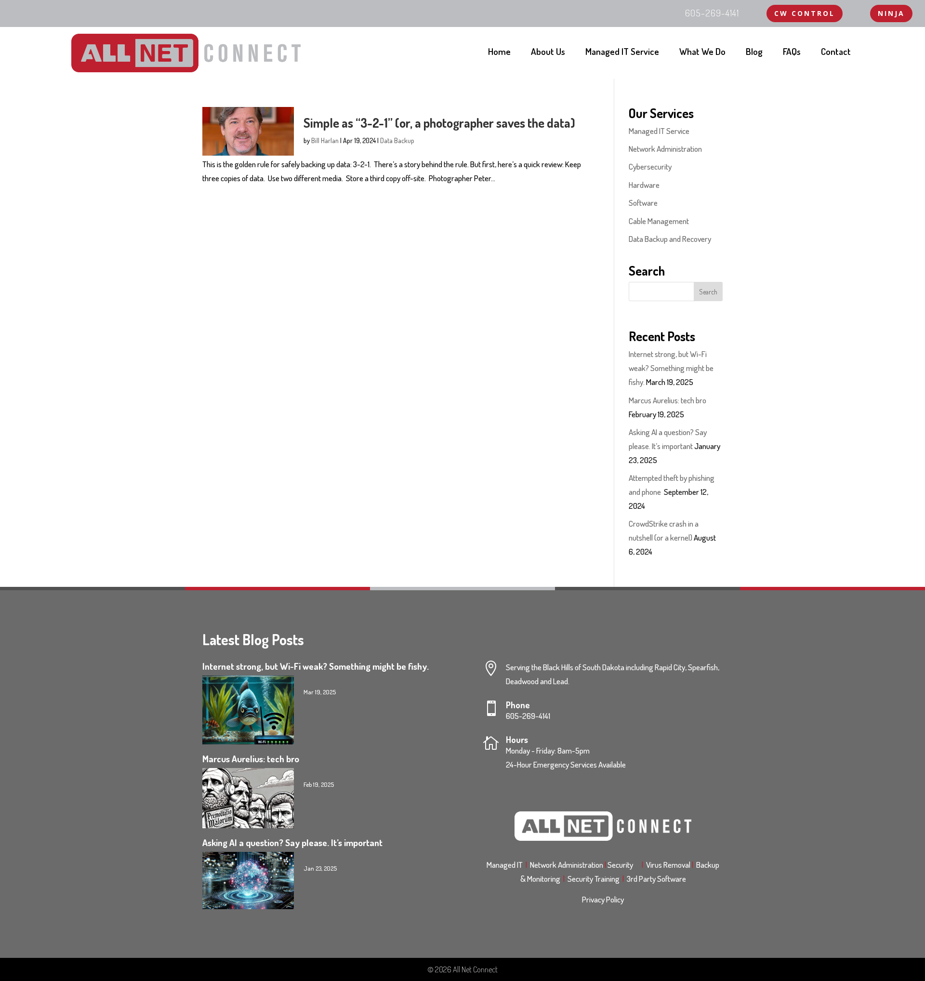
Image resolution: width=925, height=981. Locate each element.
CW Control (804, 13)
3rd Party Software (656, 879)
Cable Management (659, 221)
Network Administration (665, 149)
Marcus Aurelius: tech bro (667, 400)
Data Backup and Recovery (670, 239)
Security (623, 865)
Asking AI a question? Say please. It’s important (292, 842)
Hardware (644, 185)
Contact (836, 52)
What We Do (702, 52)
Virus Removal (669, 865)
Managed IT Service (622, 52)
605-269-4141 (528, 716)
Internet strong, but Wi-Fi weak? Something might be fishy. (671, 368)
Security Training (595, 879)
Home (499, 52)
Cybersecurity (650, 166)
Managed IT (505, 865)
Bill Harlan (325, 140)
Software (643, 203)
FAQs (792, 52)
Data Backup (397, 140)
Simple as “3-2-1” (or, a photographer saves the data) (439, 123)
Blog (754, 52)
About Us (548, 52)
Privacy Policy (603, 899)
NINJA (891, 13)
